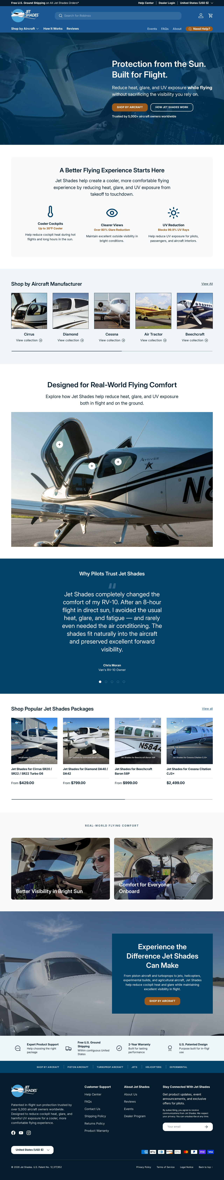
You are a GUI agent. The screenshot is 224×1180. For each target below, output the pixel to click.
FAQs (165, 29)
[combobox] (118, 15)
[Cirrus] (29, 311)
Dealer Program (135, 1116)
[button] (211, 15)
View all (207, 708)
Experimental (178, 1067)
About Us (130, 1094)
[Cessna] (112, 311)
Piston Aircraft (78, 1067)
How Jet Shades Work (171, 107)
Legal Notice (186, 1167)
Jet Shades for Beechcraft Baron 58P (133, 771)
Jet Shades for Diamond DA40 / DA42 (85, 771)
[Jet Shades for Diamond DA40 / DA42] (86, 741)
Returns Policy (95, 1123)
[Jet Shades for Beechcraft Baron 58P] (138, 741)
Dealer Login (167, 3)
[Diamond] (70, 311)
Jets (134, 1067)
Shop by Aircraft (23, 28)
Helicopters (154, 1067)
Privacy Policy (143, 1167)
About (177, 29)
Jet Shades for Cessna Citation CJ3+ (189, 771)
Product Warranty (97, 1130)
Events (152, 29)
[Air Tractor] (153, 311)
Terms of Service (165, 1167)
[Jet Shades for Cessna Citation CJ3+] (190, 741)
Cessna (112, 334)
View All (207, 284)
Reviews (73, 28)
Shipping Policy (95, 1116)
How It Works (52, 28)
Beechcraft (195, 334)
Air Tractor (153, 334)
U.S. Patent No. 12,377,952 (47, 1167)
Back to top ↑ (206, 1167)
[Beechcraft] (195, 311)
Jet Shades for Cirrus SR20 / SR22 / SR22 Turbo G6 (31, 771)
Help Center (146, 3)
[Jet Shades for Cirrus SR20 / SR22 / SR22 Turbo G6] (34, 741)
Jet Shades (26, 1167)
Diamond (70, 334)
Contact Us (92, 1109)
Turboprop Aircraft (110, 1067)
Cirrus (29, 334)
